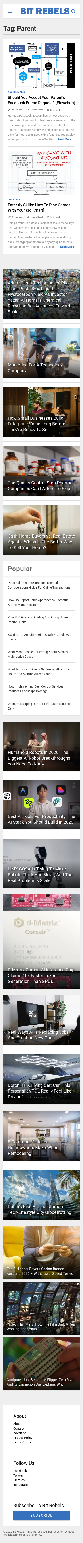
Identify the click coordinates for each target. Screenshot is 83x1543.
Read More (64, 139)
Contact (18, 1428)
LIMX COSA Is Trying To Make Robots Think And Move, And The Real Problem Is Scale (40, 874)
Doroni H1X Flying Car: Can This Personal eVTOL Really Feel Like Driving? (39, 1091)
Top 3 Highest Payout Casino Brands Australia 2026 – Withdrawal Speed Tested (40, 1271)
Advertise (19, 1433)
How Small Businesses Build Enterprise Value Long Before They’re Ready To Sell (36, 423)
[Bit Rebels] (43, 14)
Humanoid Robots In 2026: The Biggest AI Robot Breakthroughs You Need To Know (39, 758)
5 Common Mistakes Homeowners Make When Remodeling (33, 1147)
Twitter (18, 1475)
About (17, 1424)
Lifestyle (14, 199)
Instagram (20, 1484)
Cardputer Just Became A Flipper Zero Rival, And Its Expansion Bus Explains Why (41, 1382)
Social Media (17, 92)
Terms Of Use (22, 1442)
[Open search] (75, 9)
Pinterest (19, 1480)
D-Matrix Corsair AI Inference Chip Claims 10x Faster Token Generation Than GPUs (41, 975)
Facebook (20, 1471)
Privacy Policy (22, 1437)
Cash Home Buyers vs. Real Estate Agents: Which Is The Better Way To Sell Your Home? (41, 541)
